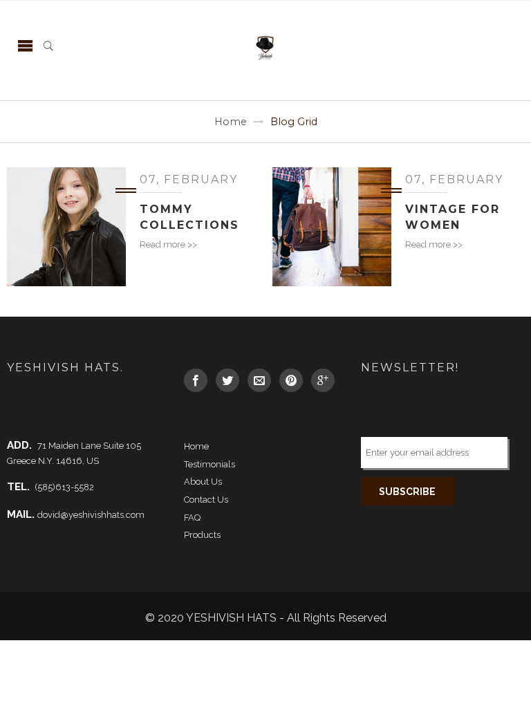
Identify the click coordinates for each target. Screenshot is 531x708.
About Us (203, 481)
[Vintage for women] (331, 226)
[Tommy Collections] (66, 226)
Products (202, 535)
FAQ (192, 517)
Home (230, 121)
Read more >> (168, 244)
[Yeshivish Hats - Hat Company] (265, 45)
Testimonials (209, 464)
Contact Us (206, 499)
